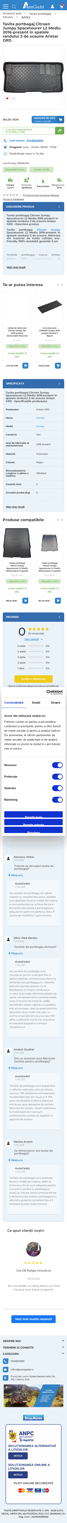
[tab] (33, 206)
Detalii (18, 1456)
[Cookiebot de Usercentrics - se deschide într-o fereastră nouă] (47, 692)
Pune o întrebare (13, 199)
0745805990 (34, 140)
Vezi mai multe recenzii (33, 1319)
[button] (7, 77)
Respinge (33, 832)
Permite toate (33, 817)
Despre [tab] (55, 702)
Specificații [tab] (15, 383)
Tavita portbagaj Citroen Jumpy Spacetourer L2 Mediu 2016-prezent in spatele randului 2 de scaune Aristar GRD (17, 567)
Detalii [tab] (36, 702)
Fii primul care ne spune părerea (41, 195)
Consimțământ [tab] (13, 702)
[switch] (57, 777)
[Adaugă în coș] (33, 366)
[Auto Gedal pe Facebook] (33, 1395)
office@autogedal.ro (22, 1369)
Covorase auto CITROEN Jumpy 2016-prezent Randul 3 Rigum (24, 332)
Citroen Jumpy (48, 229)
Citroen (40, 417)
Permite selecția (33, 824)
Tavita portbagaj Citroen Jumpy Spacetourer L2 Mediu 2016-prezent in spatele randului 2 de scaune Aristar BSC (50, 567)
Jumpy (40, 426)
